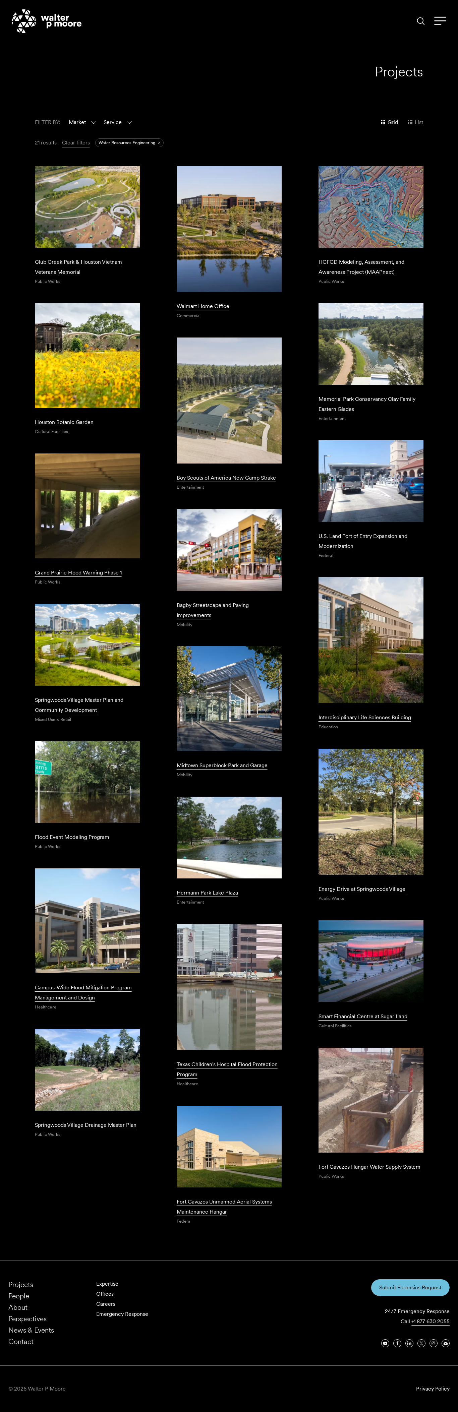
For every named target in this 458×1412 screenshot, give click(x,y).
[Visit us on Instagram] (434, 1343)
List (419, 122)
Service (113, 122)
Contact (21, 1341)
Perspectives (27, 1318)
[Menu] (440, 21)
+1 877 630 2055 (430, 1321)
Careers (105, 1304)
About (17, 1307)
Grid (393, 122)
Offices (105, 1294)
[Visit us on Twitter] (421, 1343)
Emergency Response (122, 1314)
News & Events (31, 1330)
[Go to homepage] (46, 21)
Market (77, 122)
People (18, 1296)
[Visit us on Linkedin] (409, 1343)
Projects (20, 1284)
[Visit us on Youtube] (385, 1343)
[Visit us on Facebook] (397, 1343)
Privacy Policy (433, 1389)
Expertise (107, 1284)
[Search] (421, 21)
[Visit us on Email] (446, 1343)
